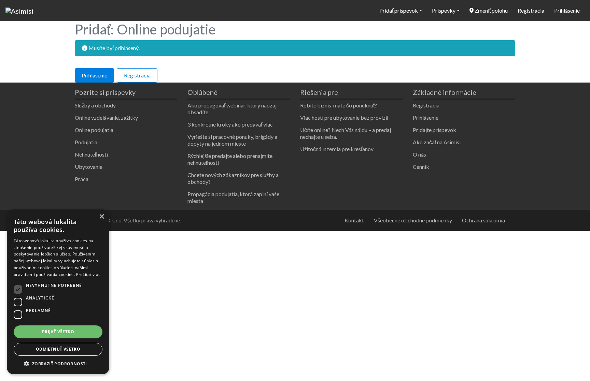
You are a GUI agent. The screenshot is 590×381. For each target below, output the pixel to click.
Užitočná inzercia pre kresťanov (337, 149)
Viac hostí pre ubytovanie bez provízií (344, 117)
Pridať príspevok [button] (398, 10)
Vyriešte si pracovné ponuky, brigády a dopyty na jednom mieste (232, 140)
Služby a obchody (95, 105)
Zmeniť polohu (491, 10)
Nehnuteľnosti (91, 154)
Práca (81, 179)
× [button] (101, 216)
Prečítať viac (88, 274)
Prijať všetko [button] (58, 332)
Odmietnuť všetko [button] (58, 349)
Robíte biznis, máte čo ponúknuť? (338, 105)
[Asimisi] (19, 10)
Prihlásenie (567, 10)
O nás (419, 154)
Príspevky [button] (443, 10)
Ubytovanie (88, 166)
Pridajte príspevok (434, 130)
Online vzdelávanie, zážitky (106, 117)
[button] (58, 363)
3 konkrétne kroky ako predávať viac (230, 124)
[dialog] (58, 291)
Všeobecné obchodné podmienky (413, 220)
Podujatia (86, 142)
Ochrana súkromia (483, 220)
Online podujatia (94, 130)
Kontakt (354, 220)
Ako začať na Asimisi (437, 142)
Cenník (421, 166)
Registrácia (531, 10)
